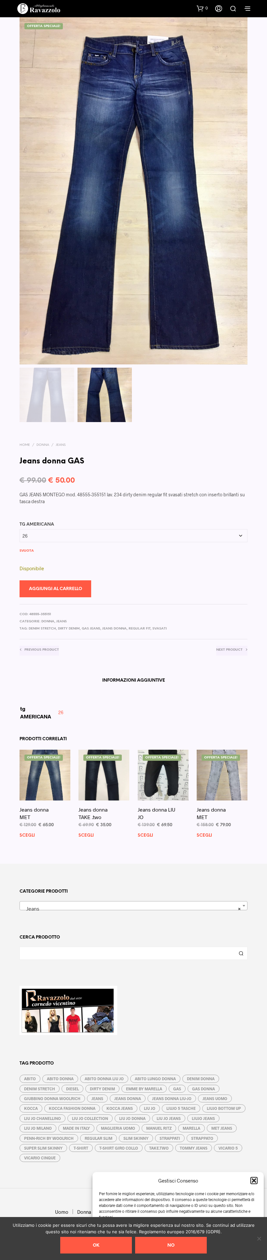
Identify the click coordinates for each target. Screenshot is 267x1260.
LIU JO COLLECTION (90, 1118)
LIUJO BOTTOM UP (224, 1108)
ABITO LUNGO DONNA (155, 1078)
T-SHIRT (81, 1148)
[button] (254, 1180)
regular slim (98, 1138)
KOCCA (31, 1108)
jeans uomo (215, 1098)
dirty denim (69, 628)
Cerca (240, 953)
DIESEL (72, 1088)
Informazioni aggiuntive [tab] (133, 680)
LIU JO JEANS (169, 1118)
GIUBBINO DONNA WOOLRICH (52, 1098)
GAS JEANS (91, 628)
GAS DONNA (203, 1088)
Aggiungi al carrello (55, 589)
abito (30, 1078)
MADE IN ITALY (76, 1128)
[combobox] (133, 905)
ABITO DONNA (60, 1078)
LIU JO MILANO (38, 1128)
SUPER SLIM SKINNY (43, 1148)
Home (25, 445)
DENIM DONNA (201, 1078)
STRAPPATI (170, 1138)
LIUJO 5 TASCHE (181, 1108)
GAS (177, 1088)
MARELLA (191, 1128)
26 (60, 712)
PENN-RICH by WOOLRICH (49, 1138)
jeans (97, 1098)
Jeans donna (114, 628)
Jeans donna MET (34, 813)
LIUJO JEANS (203, 1118)
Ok (96, 1245)
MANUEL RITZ (159, 1128)
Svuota (27, 551)
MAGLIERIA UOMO (118, 1128)
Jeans (60, 445)
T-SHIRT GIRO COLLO (118, 1148)
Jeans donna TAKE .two (92, 813)
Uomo (61, 1212)
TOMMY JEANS (193, 1148)
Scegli (27, 836)
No (171, 1245)
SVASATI (159, 628)
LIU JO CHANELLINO (42, 1118)
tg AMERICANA (37, 524)
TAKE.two (159, 1148)
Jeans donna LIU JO (157, 813)
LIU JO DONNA (132, 1118)
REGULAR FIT (139, 628)
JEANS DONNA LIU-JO (171, 1098)
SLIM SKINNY (135, 1138)
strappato (202, 1138)
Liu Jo (149, 1108)
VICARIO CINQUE (40, 1157)
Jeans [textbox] (131, 908)
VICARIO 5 (228, 1148)
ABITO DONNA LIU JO (104, 1078)
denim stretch (42, 628)
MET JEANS (221, 1128)
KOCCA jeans (119, 1108)
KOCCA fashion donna (72, 1108)
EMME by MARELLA (144, 1088)
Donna (42, 445)
